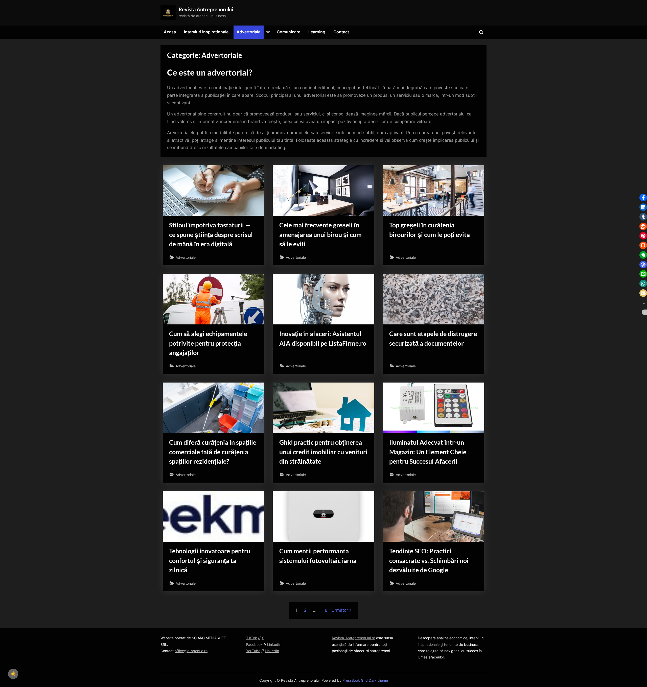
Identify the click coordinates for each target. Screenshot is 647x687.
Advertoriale (248, 31)
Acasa (170, 31)
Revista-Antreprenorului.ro (353, 638)
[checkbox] (13, 674)
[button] (643, 197)
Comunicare (288, 31)
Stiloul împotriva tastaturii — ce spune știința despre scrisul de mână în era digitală (211, 234)
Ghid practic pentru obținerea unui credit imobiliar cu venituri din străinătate (323, 452)
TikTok (251, 638)
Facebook (254, 644)
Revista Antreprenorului (206, 9)
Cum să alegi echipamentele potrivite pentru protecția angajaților (208, 343)
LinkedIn (274, 644)
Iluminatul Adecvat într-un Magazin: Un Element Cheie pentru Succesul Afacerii (427, 452)
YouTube (253, 651)
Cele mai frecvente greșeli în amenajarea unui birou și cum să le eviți (320, 234)
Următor (339, 610)
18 (325, 610)
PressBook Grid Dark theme (365, 680)
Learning (316, 31)
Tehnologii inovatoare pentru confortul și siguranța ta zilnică (209, 560)
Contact (341, 31)
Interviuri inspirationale (206, 31)
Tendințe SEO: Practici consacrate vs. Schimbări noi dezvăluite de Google (429, 560)
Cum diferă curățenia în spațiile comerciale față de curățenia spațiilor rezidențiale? (212, 452)
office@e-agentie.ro (191, 651)
